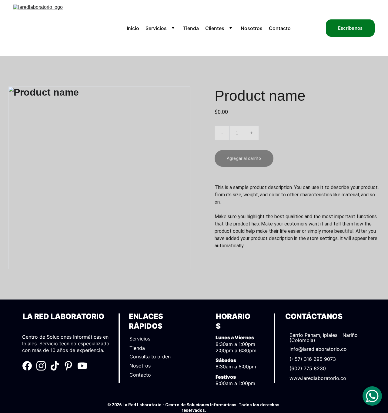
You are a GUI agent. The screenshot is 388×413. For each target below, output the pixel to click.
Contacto (280, 28)
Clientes (214, 28)
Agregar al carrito (244, 158)
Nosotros (252, 28)
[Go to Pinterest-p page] (68, 366)
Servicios (156, 28)
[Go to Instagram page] (41, 366)
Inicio (133, 28)
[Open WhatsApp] (372, 396)
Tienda (191, 28)
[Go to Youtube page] (82, 366)
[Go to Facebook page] (27, 366)
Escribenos (350, 28)
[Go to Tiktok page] (54, 366)
